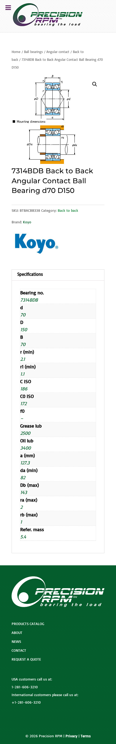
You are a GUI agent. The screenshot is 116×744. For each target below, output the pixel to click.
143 (23, 492)
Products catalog (28, 623)
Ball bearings (33, 52)
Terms (86, 736)
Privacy (71, 736)
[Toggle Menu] (8, 7)
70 (22, 315)
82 (22, 477)
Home (16, 52)
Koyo (27, 222)
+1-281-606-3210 (26, 702)
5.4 (23, 537)
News (16, 641)
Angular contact (57, 52)
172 (23, 403)
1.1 (22, 374)
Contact (19, 650)
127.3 (25, 463)
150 (23, 329)
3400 (25, 448)
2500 (25, 433)
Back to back (68, 210)
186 (23, 389)
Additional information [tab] (57, 275)
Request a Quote (26, 659)
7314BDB (29, 300)
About (17, 632)
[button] (95, 84)
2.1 (22, 359)
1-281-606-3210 (25, 687)
